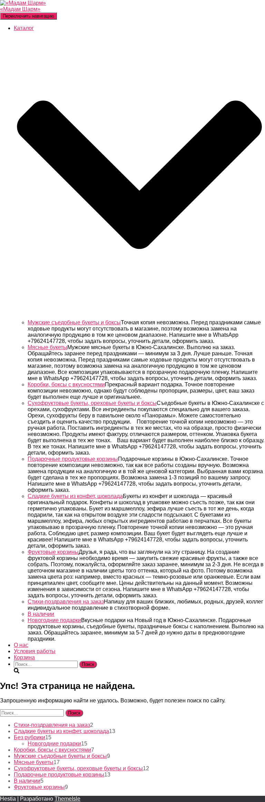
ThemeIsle (67, 799)
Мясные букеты (47, 347)
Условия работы (35, 651)
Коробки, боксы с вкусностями (66, 384)
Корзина (24, 657)
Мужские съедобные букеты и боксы (74, 322)
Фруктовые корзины (53, 552)
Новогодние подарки (54, 620)
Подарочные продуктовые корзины (73, 459)
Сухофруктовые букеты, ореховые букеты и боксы (92, 403)
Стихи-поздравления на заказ (66, 602)
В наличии (41, 614)
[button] (139, 316)
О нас (21, 645)
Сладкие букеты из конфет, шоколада (75, 496)
